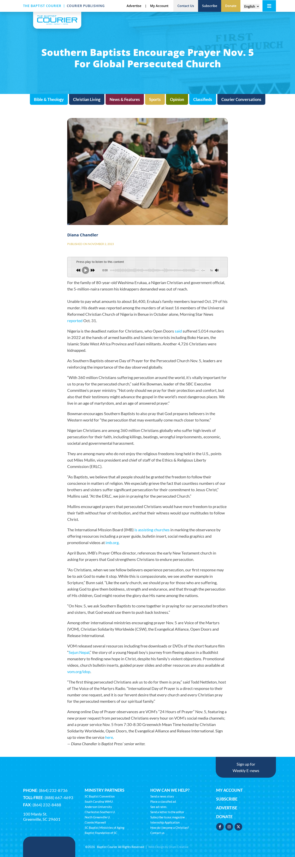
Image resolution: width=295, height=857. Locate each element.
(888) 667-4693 (59, 797)
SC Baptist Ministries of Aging (104, 827)
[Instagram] (229, 827)
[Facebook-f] (220, 827)
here (109, 737)
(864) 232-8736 (53, 790)
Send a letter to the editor (167, 812)
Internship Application (165, 822)
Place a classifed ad (163, 801)
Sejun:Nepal (79, 652)
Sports (155, 99)
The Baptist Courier (42, 6)
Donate (224, 816)
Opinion (177, 99)
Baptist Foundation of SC (101, 833)
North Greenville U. (97, 817)
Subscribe (226, 799)
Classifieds (202, 99)
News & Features (125, 99)
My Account (229, 790)
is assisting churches (152, 529)
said (178, 331)
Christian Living (86, 99)
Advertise (226, 807)
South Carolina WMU (99, 801)
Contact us (157, 833)
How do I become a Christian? (169, 827)
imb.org (112, 542)
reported (74, 320)
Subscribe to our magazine (167, 817)
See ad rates (158, 807)
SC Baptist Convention (100, 796)
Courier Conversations (241, 99)
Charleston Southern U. (100, 812)
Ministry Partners (104, 790)
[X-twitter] (238, 827)
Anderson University (98, 807)
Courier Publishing (86, 6)
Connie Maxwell (95, 822)
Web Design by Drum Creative (168, 847)
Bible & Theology (49, 99)
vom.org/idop (78, 671)
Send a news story (162, 796)
